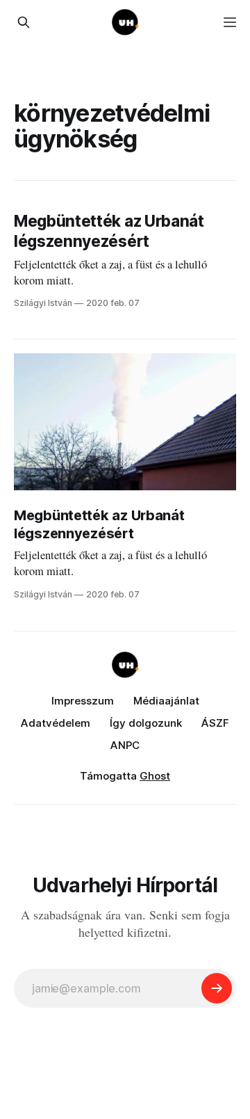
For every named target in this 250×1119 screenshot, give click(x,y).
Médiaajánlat (166, 700)
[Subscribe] (216, 988)
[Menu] (230, 22)
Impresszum (82, 700)
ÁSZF (215, 723)
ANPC (125, 745)
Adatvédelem (55, 723)
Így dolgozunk (146, 723)
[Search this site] (23, 22)
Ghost (155, 775)
